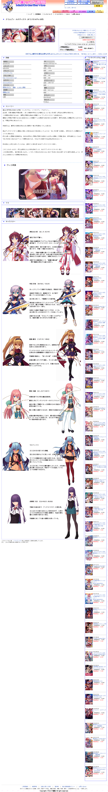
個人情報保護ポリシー (68, 786)
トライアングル (7, 73)
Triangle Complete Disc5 (99, 566)
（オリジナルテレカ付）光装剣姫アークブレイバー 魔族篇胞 (99, 265)
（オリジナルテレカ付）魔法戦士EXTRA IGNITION (99, 235)
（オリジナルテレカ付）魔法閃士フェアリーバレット (99, 206)
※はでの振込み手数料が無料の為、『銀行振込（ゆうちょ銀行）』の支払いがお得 (66, 54)
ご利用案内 (37, 14)
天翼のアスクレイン (98, 350)
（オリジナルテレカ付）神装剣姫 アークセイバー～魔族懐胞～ (99, 453)
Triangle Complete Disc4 (99, 638)
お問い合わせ (76, 14)
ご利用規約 (25, 786)
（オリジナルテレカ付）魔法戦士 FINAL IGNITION (99, 294)
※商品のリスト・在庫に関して (86, 35)
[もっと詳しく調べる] (70, 7)
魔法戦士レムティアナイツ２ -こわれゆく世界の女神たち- (99, 323)
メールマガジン (59, 14)
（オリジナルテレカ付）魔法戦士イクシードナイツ (99, 553)
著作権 (57, 786)
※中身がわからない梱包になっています (83, 30)
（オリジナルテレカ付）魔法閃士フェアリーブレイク (99, 121)
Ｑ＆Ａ (68, 14)
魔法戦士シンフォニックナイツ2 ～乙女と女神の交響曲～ (99, 79)
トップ (30, 14)
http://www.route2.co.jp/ (10, 78)
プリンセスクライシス (99, 379)
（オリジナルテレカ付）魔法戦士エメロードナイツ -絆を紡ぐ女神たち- (99, 496)
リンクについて (47, 14)
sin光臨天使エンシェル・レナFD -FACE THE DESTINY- (99, 510)
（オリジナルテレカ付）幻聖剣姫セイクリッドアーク (99, 178)
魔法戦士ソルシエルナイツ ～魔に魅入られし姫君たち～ (99, 64)
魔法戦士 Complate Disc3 (99, 738)
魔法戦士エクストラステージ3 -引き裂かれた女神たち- (99, 467)
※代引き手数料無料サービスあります (84, 32)
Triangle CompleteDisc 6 (99, 408)
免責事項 (34, 786)
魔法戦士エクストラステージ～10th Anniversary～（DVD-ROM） (99, 769)
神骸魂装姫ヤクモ (97, 681)
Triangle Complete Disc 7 (99, 306)
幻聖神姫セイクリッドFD (99, 624)
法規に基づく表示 (46, 786)
